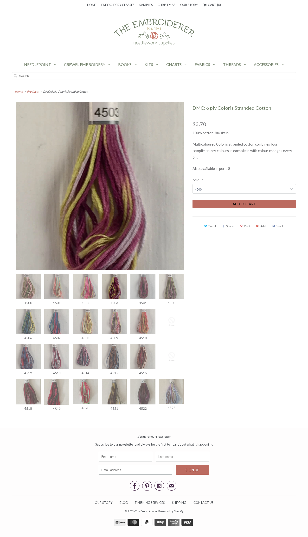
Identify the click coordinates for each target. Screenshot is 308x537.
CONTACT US (203, 503)
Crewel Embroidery (85, 64)
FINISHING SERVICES (150, 503)
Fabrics (203, 64)
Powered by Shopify (170, 511)
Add (263, 226)
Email (279, 226)
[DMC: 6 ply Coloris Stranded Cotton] (100, 186)
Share (230, 226)
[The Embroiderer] (154, 33)
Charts (174, 64)
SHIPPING (179, 503)
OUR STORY (103, 503)
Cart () (214, 5)
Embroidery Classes (118, 5)
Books (125, 64)
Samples (146, 5)
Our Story (189, 5)
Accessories (266, 64)
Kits (149, 64)
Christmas (166, 5)
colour (197, 180)
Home (91, 5)
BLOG (124, 503)
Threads (232, 64)
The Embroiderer (146, 511)
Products (32, 91)
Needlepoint (38, 64)
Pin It (247, 226)
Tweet (212, 226)
